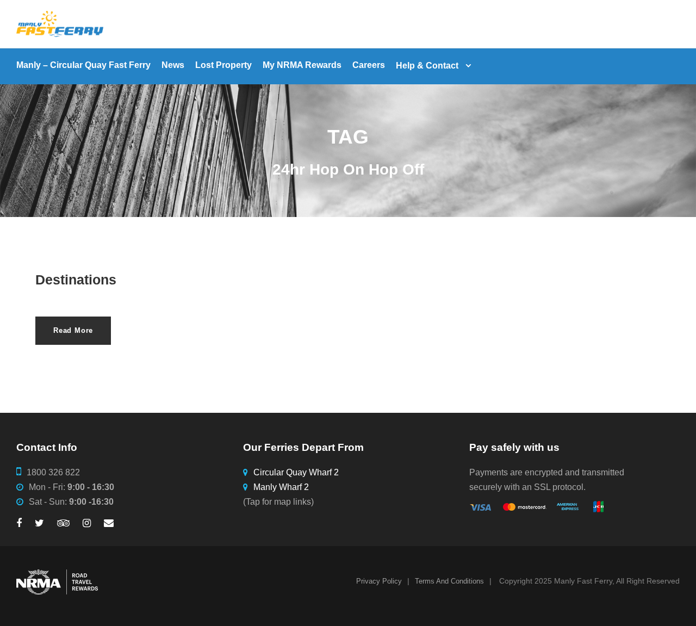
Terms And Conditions (449, 581)
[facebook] (19, 523)
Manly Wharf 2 (281, 487)
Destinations (75, 279)
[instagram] (87, 523)
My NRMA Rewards (302, 65)
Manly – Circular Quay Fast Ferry (83, 65)
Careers (368, 65)
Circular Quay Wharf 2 (296, 472)
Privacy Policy (379, 581)
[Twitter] (39, 523)
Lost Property (223, 65)
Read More (73, 330)
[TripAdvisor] (63, 523)
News (172, 65)
